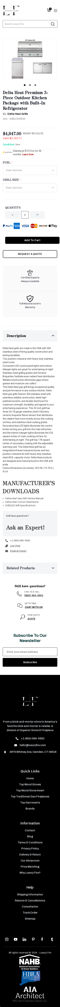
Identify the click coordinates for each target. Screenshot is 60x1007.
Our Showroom (30, 860)
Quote (31, 618)
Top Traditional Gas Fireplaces (30, 796)
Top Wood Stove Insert (30, 790)
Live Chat (15, 546)
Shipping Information (30, 894)
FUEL (6, 162)
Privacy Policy (30, 848)
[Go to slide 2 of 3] (30, 85)
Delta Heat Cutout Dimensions (22, 502)
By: (15, 113)
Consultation (30, 906)
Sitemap (30, 918)
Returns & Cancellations (30, 900)
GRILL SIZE (11, 180)
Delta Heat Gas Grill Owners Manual (24, 498)
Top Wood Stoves (30, 784)
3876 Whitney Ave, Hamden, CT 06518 (32, 751)
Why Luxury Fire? (30, 872)
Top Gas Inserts (30, 802)
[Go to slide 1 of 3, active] (25, 85)
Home (30, 778)
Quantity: (13, 207)
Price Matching (30, 866)
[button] (30, 335)
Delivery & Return (30, 854)
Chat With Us (34, 607)
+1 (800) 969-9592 (20, 540)
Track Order (30, 912)
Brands (30, 808)
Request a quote (30, 254)
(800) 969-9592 (33, 595)
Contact (30, 830)
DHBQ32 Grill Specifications (20, 505)
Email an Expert (18, 551)
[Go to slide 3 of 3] (35, 85)
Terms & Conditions (30, 842)
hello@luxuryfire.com (33, 745)
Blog (30, 836)
